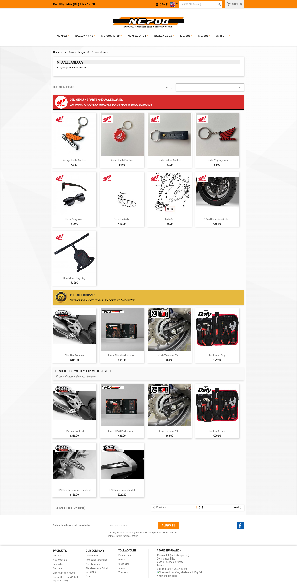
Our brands (58, 568)
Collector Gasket (122, 219)
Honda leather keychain (169, 160)
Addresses (123, 568)
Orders (121, 559)
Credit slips (123, 563)
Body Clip (169, 219)
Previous (159, 508)
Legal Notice (92, 555)
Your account (127, 550)
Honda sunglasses (74, 219)
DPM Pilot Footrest (74, 355)
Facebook (240, 525)
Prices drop (58, 555)
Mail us (58, 4)
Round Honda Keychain (122, 160)
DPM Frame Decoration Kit (122, 490)
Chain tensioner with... (169, 355)
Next (238, 508)
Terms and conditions (96, 560)
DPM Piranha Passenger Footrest (74, 490)
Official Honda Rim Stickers (217, 219)
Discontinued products (64, 572)
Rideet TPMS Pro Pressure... (122, 355)
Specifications (93, 564)
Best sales (58, 564)
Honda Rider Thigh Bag (74, 278)
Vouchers (123, 572)
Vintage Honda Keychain (74, 160)
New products (60, 560)
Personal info (125, 555)
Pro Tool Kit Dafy (217, 355)
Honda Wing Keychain (217, 160)
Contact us (91, 576)
